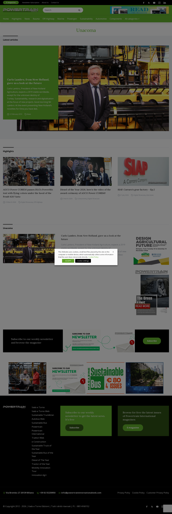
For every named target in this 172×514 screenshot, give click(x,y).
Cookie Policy (93, 257)
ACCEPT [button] (68, 261)
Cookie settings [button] (83, 261)
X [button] (113, 252)
